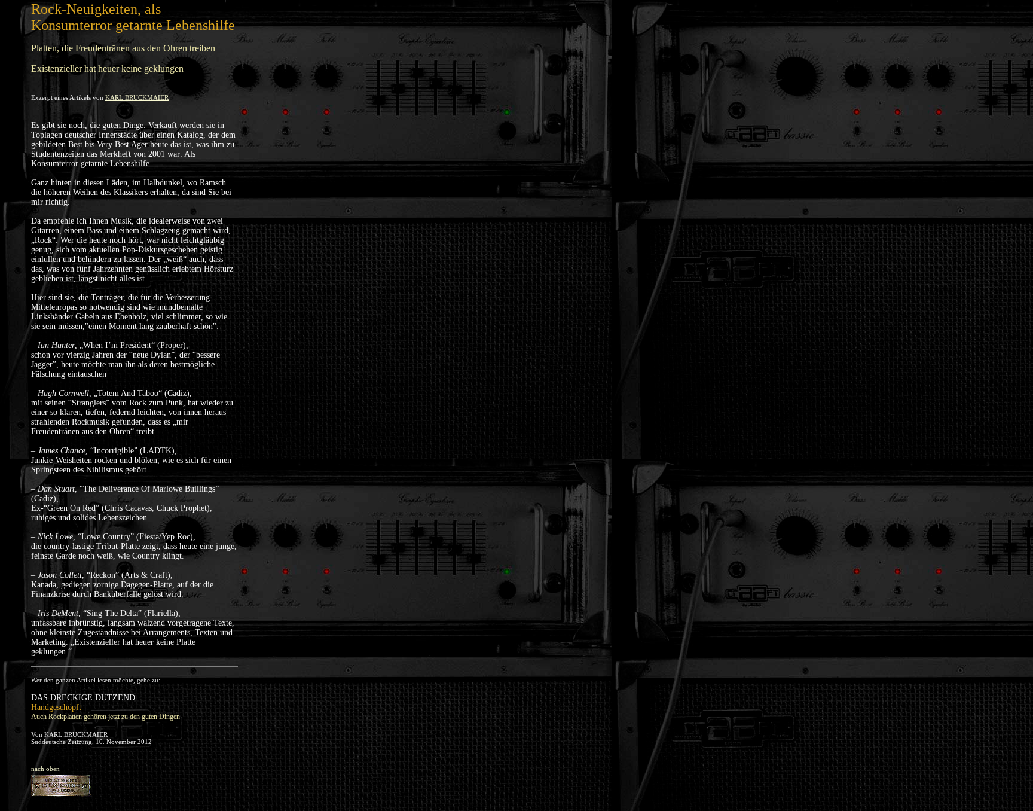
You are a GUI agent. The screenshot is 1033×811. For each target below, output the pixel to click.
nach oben (45, 768)
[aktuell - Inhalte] (61, 783)
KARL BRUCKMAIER (137, 97)
